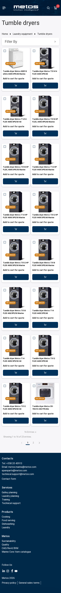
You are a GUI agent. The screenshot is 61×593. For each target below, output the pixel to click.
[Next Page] (39, 442)
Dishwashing (8, 523)
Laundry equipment (23, 34)
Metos (6, 536)
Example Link (3, 571)
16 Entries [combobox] (29, 432)
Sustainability (9, 541)
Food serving (8, 520)
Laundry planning (10, 496)
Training (6, 499)
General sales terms (29, 582)
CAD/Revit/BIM (10, 548)
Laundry (6, 527)
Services (7, 487)
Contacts (7, 458)
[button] (30, 41)
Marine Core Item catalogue (16, 551)
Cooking (6, 516)
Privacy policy (9, 582)
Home (5, 34)
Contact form (9, 478)
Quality (5, 544)
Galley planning (9, 492)
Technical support (11, 503)
